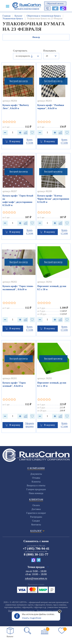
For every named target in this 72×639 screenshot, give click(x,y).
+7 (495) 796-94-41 (36, 548)
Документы (36, 474)
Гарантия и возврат (36, 513)
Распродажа (36, 517)
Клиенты (36, 481)
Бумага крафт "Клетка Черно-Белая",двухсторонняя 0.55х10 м (53, 198)
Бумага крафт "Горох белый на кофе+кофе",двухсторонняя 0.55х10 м (18, 200)
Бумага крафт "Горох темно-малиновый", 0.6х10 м (18, 288)
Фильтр (36, 37)
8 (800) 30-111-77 (36, 554)
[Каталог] (10, 630)
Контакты (36, 524)
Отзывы (36, 478)
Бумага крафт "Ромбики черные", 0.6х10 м (50, 107)
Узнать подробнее (31, 617)
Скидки (36, 520)
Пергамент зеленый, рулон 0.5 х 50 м (51, 288)
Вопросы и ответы (36, 485)
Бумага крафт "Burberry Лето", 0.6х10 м (16, 107)
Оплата (36, 505)
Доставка (36, 509)
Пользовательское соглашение (49, 611)
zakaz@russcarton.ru (36, 578)
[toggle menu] (7, 6)
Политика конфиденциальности (21, 611)
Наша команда (36, 493)
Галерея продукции (36, 489)
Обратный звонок (55, 3)
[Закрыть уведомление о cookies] (59, 611)
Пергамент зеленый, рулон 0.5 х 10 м (51, 384)
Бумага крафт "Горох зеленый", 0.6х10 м (14, 384)
